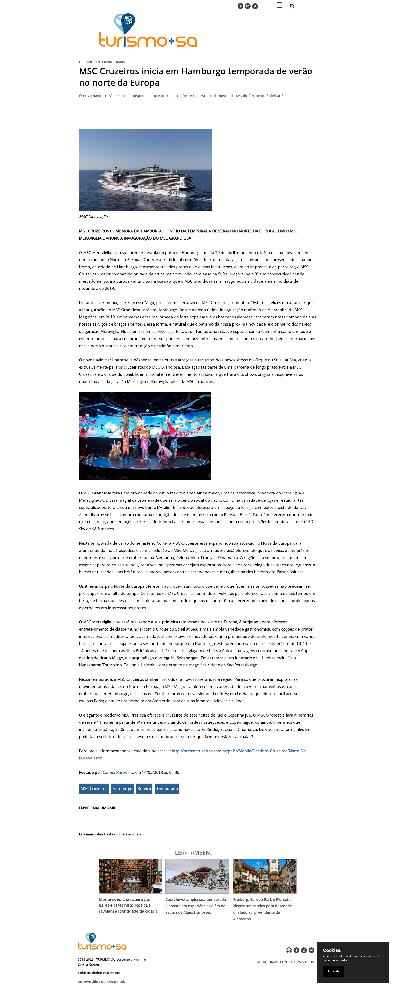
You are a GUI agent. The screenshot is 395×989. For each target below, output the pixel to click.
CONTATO (287, 962)
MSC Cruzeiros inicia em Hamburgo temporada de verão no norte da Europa (196, 76)
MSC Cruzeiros (94, 788)
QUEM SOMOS (267, 962)
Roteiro (144, 788)
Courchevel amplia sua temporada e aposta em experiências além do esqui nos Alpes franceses (195, 906)
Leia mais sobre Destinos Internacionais (110, 834)
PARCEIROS (305, 962)
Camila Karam (115, 772)
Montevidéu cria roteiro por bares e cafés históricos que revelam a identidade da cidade (128, 905)
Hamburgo (122, 788)
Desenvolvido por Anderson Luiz (101, 982)
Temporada (167, 788)
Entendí (333, 971)
